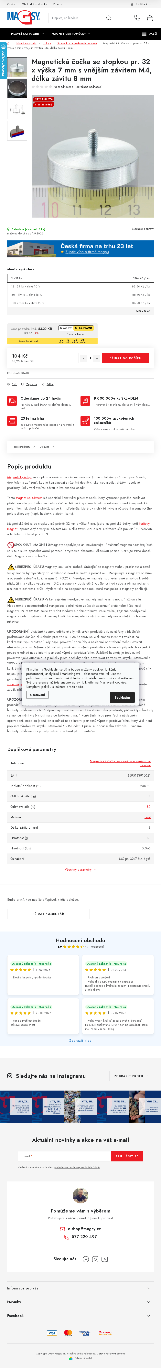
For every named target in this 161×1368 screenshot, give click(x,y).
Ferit (148, 817)
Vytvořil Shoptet (83, 1358)
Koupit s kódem (76, 334)
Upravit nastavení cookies (111, 1353)
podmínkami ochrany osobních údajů (77, 1167)
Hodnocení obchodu (80, 940)
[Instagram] (95, 1259)
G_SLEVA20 (83, 328)
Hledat (108, 18)
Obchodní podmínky (34, 4)
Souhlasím (122, 697)
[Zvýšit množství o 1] (96, 358)
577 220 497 (137, 18)
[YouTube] (105, 1259)
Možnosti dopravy (143, 229)
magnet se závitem (29, 498)
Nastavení (37, 694)
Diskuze (44, 447)
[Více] (149, 34)
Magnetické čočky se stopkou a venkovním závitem (120, 763)
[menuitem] (27, 34)
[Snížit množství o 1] (83, 358)
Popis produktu (21, 447)
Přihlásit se (127, 1156)
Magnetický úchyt (19, 477)
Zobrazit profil (129, 1076)
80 (149, 806)
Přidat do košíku (126, 358)
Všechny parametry (78, 869)
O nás (11, 4)
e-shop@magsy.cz (84, 1229)
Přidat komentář (48, 914)
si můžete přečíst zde (67, 686)
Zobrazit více (80, 1040)
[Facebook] (86, 1259)
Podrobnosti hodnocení (88, 87)
